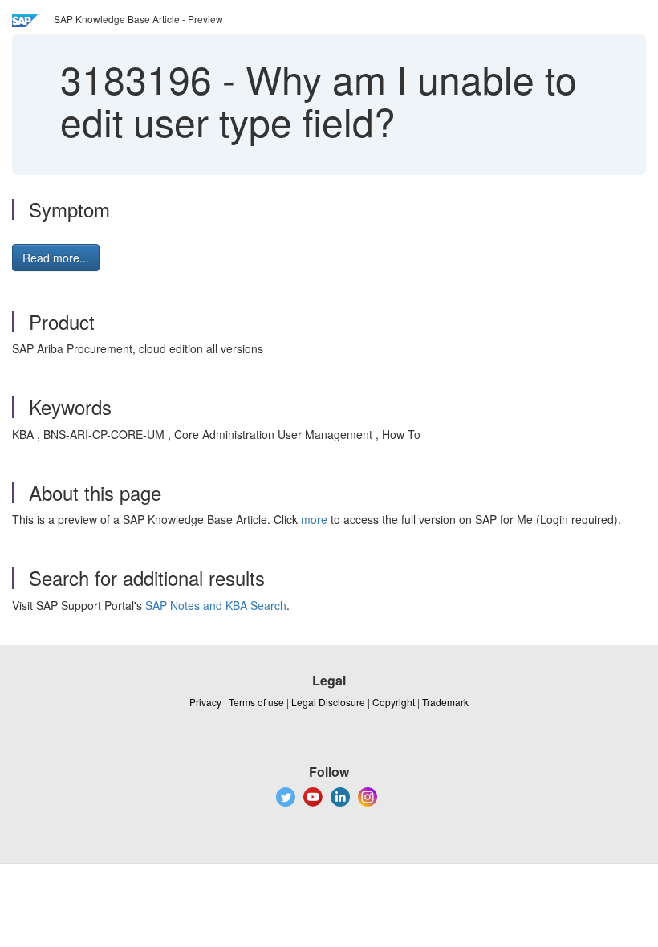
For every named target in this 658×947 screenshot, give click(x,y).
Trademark (445, 702)
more (314, 519)
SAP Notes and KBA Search (215, 605)
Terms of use (256, 702)
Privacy (205, 702)
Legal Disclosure (328, 702)
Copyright (393, 702)
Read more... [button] (55, 258)
